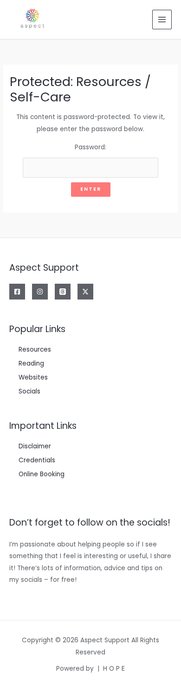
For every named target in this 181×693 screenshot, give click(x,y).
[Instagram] (40, 292)
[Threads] (63, 292)
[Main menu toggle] (162, 20)
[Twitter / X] (85, 292)
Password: (90, 147)
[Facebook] (17, 292)
